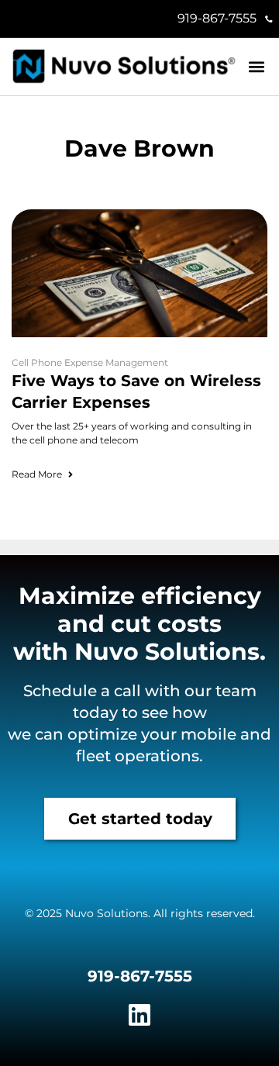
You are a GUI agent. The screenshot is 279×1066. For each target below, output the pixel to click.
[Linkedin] (139, 1014)
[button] (257, 67)
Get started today (140, 818)
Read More (37, 474)
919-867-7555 (217, 18)
